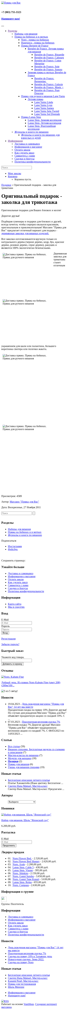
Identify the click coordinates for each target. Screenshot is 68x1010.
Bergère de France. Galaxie (48, 84)
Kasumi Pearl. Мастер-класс (23, 981)
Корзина (12, 176)
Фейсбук (13, 549)
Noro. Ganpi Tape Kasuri (26, 879)
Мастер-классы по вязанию (23, 755)
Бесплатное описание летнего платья (29, 780)
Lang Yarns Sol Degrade (47, 114)
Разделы (12, 30)
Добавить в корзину (12, 664)
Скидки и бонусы (24, 158)
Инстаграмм (15, 546)
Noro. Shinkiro (20, 873)
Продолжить (9, 845)
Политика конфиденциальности (33, 161)
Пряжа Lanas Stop (31, 117)
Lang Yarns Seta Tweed (46, 111)
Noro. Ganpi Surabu (23, 876)
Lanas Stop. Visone (23, 870)
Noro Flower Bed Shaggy (26, 861)
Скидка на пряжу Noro (21, 962)
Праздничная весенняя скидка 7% (41, 721)
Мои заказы (14, 173)
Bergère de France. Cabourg (49, 57)
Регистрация (8, 638)
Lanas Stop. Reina (22, 882)
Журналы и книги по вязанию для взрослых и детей (40, 136)
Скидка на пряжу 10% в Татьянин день (30, 956)
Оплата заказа (22, 149)
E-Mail (5, 619)
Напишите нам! (10, 18)
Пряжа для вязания (18, 764)
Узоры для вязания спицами (23, 767)
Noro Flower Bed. (22, 858)
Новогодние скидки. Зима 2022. (26, 959)
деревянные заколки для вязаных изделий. (25, 233)
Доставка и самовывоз (27, 143)
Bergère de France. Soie (46, 66)
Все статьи (14, 746)
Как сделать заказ (24, 152)
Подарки (6, 185)
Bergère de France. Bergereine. (44, 80)
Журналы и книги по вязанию (32, 132)
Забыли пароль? (10, 644)
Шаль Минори (16, 987)
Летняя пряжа (35, 99)
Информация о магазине (28, 146)
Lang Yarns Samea (44, 108)
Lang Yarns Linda (43, 102)
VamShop (29, 1004)
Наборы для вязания (26, 33)
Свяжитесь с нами (25, 155)
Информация (15, 140)
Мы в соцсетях (16, 607)
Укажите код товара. (12, 657)
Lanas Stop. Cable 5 (23, 867)
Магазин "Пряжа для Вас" (24, 501)
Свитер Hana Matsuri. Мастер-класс (28, 786)
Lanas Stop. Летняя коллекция (44, 123)
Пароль (5, 626)
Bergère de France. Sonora (48, 69)
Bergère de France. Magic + (49, 87)
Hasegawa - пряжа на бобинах (37, 42)
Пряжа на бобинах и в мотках (31, 36)
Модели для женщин (19, 758)
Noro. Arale (19, 864)
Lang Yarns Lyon (43, 105)
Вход (5, 633)
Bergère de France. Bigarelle (49, 54)
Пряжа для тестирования (22, 984)
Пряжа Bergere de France (34, 45)
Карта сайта (14, 604)
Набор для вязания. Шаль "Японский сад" (25, 820)
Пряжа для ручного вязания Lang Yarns (43, 96)
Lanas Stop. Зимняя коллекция (44, 120)
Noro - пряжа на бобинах (35, 39)
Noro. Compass (21, 885)
